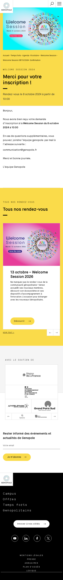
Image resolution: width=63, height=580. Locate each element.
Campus (9, 493)
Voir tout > (8, 332)
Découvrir (19, 321)
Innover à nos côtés (29, 524)
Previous (50, 332)
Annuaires (31, 563)
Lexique (31, 571)
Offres (9, 499)
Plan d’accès (31, 567)
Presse (31, 559)
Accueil (6, 56)
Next (56, 332)
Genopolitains (17, 510)
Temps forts (16, 56)
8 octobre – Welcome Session (43, 56)
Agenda (25, 56)
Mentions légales (31, 555)
